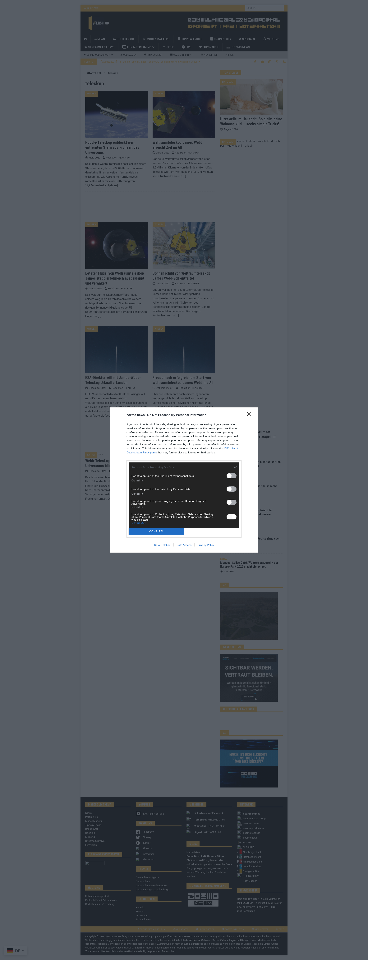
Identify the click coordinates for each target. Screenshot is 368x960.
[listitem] (184, 467)
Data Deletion (162, 544)
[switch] (232, 475)
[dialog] (184, 480)
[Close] (250, 415)
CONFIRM (156, 531)
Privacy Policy (205, 544)
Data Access (184, 544)
